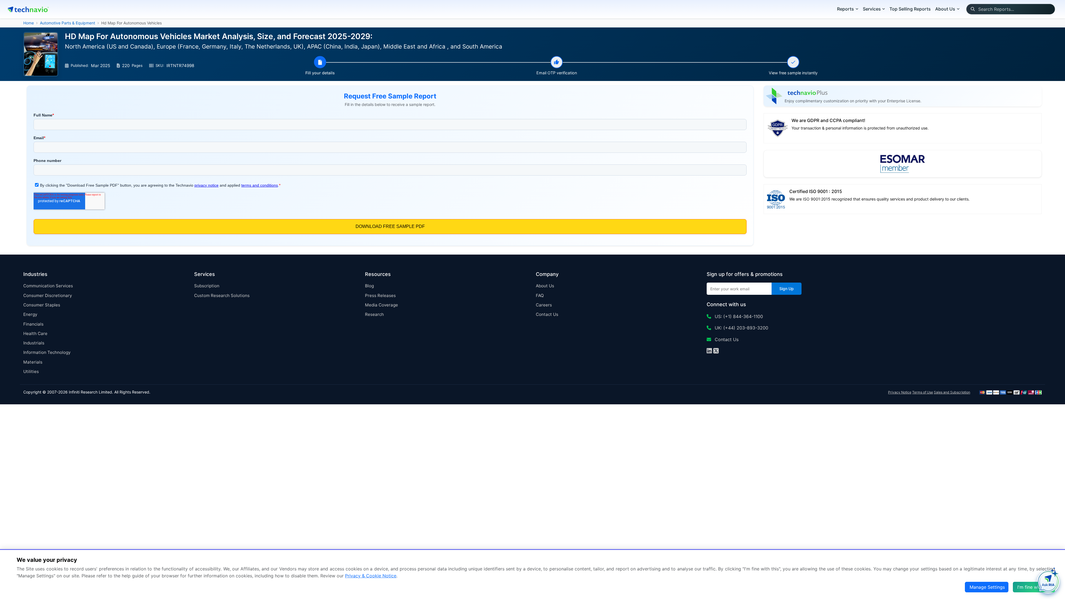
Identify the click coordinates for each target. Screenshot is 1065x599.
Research (374, 314)
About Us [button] (945, 9)
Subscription (206, 285)
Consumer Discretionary (47, 295)
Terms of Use (922, 392)
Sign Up (786, 288)
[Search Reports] (972, 9)
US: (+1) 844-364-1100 (738, 316)
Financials (33, 324)
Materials (32, 362)
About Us (545, 285)
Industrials (33, 343)
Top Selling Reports (910, 9)
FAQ (540, 295)
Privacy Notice (899, 392)
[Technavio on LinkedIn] (709, 351)
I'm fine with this (1034, 587)
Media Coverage (381, 305)
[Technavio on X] (716, 351)
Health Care (35, 333)
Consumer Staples (41, 305)
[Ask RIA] (1048, 582)
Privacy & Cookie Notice (370, 575)
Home (28, 23)
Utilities (31, 371)
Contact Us (547, 314)
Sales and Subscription (952, 392)
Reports (845, 9)
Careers (544, 305)
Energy (30, 314)
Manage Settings (987, 587)
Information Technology (46, 352)
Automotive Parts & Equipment (67, 23)
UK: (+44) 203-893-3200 (740, 328)
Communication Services (48, 285)
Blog (369, 285)
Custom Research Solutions (222, 295)
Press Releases (380, 295)
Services (872, 9)
